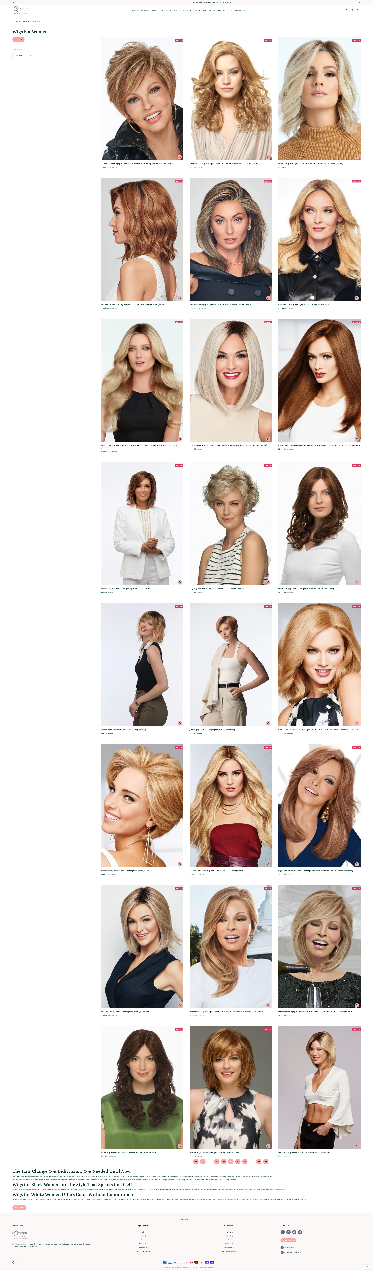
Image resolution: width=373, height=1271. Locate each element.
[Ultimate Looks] (21, 10)
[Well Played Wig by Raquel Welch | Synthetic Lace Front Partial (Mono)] (231, 240)
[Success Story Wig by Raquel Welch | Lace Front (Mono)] (142, 806)
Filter (17, 39)
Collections (25, 21)
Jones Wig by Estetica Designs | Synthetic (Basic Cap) (124, 730)
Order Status (143, 1244)
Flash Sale (229, 1232)
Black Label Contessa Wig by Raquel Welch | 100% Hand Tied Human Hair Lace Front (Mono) (319, 445)
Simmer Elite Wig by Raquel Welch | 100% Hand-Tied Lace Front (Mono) (132, 304)
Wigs (133, 10)
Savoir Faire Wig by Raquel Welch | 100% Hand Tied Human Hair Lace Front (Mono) (315, 1012)
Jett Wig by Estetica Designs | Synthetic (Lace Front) (212, 730)
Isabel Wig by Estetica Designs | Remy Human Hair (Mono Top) (128, 1152)
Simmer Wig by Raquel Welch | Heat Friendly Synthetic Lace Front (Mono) (310, 163)
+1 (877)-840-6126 (291, 1248)
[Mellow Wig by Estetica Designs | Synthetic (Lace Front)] (142, 524)
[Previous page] (196, 1161)
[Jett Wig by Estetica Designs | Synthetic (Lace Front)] (231, 665)
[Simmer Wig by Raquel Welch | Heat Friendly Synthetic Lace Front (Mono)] (319, 99)
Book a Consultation (238, 10)
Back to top (185, 1219)
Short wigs (149, 1189)
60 (238, 1161)
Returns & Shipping (143, 1251)
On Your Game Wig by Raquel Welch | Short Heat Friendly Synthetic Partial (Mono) (137, 163)
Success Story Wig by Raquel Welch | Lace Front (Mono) (125, 871)
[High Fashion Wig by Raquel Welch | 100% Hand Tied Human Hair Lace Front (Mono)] (319, 806)
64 (259, 1161)
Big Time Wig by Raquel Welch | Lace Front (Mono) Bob (125, 1012)
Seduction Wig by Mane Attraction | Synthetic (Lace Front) (304, 1152)
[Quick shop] (180, 157)
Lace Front (163, 10)
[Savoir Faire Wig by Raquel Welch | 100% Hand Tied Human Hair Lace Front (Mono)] (319, 947)
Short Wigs (229, 1236)
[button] (347, 10)
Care (195, 10)
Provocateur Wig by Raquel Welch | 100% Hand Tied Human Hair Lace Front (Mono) (226, 1012)
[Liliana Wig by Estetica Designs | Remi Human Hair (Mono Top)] (319, 524)
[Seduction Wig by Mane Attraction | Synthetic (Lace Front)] (319, 1088)
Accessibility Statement (206, 1267)
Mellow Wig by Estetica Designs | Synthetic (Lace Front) (125, 589)
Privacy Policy (191, 1267)
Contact (144, 1240)
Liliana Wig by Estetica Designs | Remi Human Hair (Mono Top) (306, 589)
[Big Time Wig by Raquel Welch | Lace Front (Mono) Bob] (142, 947)
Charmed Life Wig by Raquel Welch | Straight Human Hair (303, 304)
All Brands (229, 1240)
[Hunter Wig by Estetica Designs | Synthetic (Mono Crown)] (231, 1088)
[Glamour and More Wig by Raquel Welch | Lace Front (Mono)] (231, 806)
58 (224, 1161)
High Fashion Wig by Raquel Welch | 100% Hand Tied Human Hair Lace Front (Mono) (315, 871)
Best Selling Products (229, 1251)
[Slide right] (359, 2)
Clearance (211, 10)
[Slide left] (13, 2)
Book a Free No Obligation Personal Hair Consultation (186, 2)
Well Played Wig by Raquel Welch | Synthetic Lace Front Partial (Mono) (220, 304)
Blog (143, 1232)
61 (245, 1161)
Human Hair (145, 10)
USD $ (17, 1262)
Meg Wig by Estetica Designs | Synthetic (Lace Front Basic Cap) (217, 589)
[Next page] (265, 1161)
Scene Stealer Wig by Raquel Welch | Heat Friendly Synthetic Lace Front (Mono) (224, 163)
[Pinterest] (300, 1232)
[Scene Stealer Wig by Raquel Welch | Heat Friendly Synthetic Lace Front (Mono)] (231, 99)
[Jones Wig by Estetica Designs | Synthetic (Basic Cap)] (142, 665)
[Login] (352, 10)
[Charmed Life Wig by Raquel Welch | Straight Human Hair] (319, 240)
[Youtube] (288, 1232)
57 (217, 1161)
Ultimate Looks (19, 1244)
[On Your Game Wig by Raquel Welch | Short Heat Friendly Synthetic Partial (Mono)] (142, 99)
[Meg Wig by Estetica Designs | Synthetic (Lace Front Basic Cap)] (231, 524)
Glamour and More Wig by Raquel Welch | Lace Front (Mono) (216, 871)
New (204, 10)
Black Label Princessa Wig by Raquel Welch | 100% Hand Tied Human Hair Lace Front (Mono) (319, 730)
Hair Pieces (174, 10)
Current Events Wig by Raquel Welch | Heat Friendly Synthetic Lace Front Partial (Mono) (228, 445)
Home (18, 21)
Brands (185, 10)
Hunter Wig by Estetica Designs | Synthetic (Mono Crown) (215, 1152)
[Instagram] (294, 1232)
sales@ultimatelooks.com (293, 1252)
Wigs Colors (221, 10)
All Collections (229, 1248)
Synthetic (154, 10)
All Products (229, 1244)
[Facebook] (283, 1232)
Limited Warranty (144, 1248)
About (144, 1236)
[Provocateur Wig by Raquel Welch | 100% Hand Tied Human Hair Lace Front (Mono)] (231, 947)
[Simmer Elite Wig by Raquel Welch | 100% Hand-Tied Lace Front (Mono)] (142, 240)
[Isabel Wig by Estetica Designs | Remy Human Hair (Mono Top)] (142, 1088)
